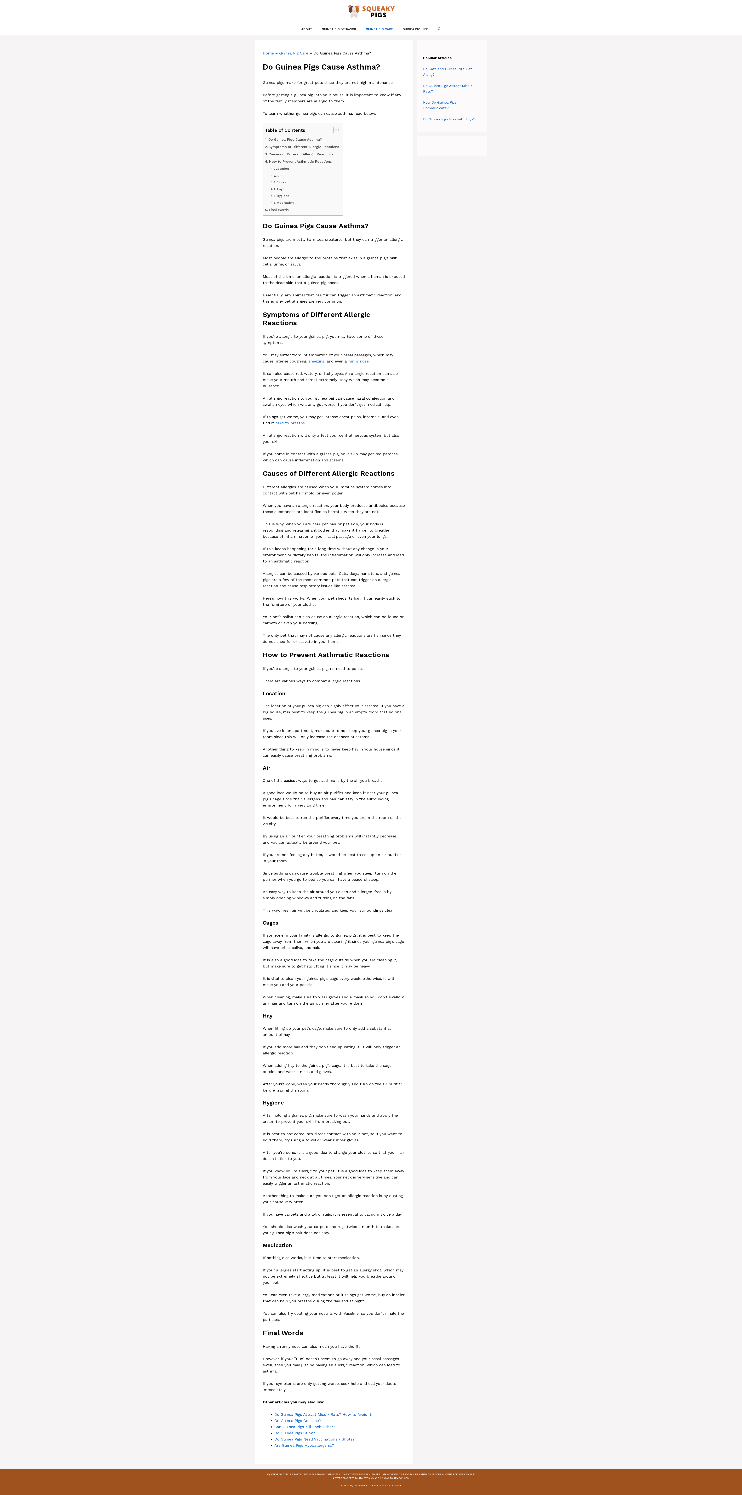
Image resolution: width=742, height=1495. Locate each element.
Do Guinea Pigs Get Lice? (297, 1420)
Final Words (279, 210)
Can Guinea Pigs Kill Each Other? (304, 1426)
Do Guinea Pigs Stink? (294, 1433)
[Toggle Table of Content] (334, 130)
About (306, 29)
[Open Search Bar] (439, 29)
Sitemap (397, 1485)
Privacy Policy (381, 1485)
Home (268, 53)
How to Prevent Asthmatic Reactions (300, 161)
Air (279, 175)
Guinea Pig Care (379, 29)
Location (282, 168)
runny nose (358, 361)
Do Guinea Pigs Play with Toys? (449, 119)
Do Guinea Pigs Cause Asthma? (295, 139)
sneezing (316, 361)
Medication (285, 202)
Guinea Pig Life (415, 29)
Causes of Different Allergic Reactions (301, 154)
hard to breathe (290, 423)
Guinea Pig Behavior (339, 29)
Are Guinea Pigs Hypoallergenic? (304, 1445)
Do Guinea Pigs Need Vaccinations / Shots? (314, 1439)
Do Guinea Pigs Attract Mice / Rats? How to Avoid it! (323, 1414)
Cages (281, 182)
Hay (280, 189)
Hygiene (283, 196)
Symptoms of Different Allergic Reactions (304, 147)
